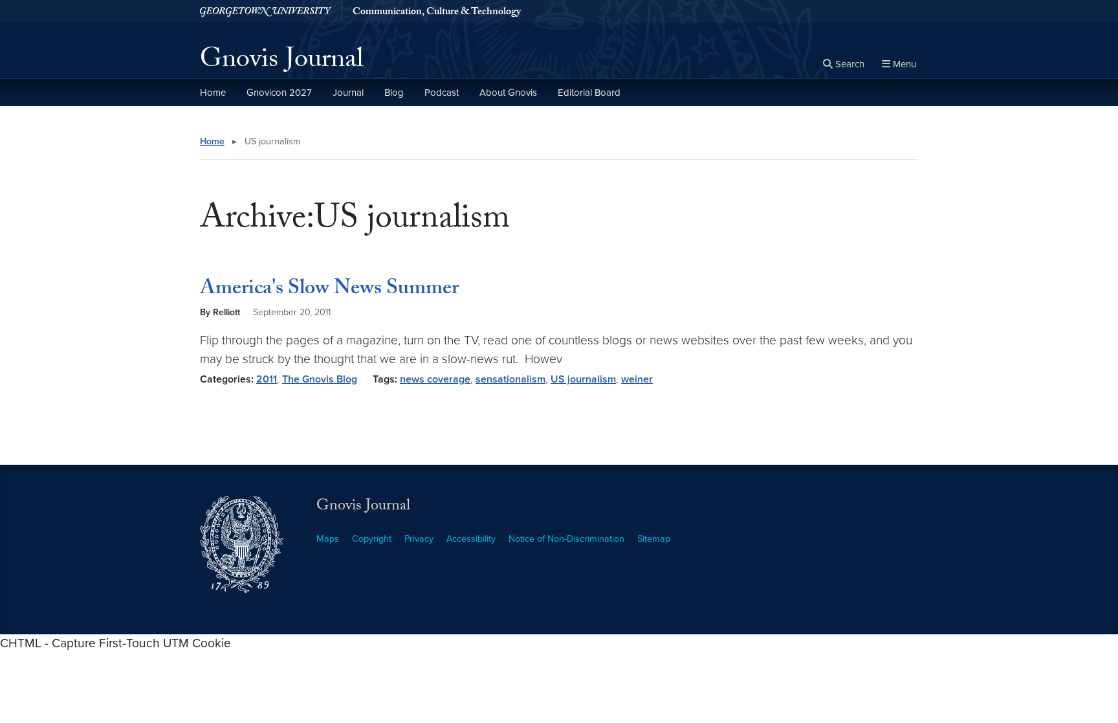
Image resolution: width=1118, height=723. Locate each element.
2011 (266, 379)
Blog (394, 92)
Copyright (371, 538)
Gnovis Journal (282, 62)
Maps (327, 538)
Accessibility (471, 538)
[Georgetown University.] (265, 11)
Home (213, 92)
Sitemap (653, 538)
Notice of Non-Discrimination (566, 538)
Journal (348, 92)
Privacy (418, 538)
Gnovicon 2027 (279, 92)
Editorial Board (589, 92)
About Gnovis (508, 92)
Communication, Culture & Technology (437, 13)
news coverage (435, 379)
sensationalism (510, 379)
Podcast (441, 92)
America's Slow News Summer (329, 290)
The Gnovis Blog (319, 379)
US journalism (583, 379)
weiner (637, 379)
